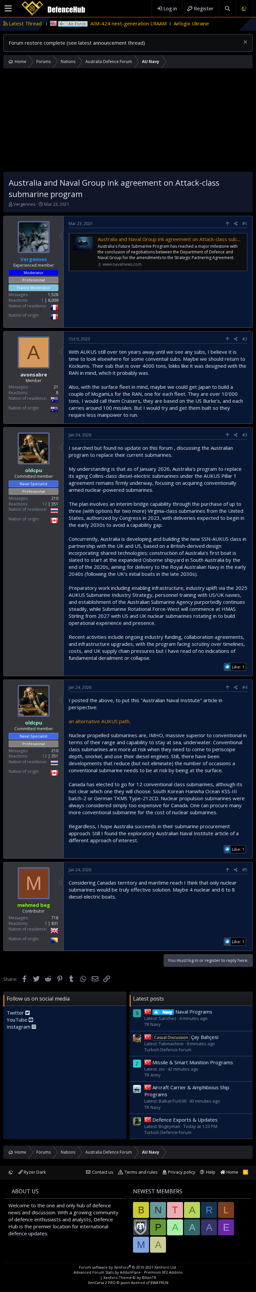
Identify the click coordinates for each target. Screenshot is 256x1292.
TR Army (152, 1075)
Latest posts (148, 998)
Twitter (16, 1012)
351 (54, 504)
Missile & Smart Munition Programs (192, 1062)
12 (44, 504)
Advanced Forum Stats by (128, 1272)
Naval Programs (187, 1011)
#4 (244, 687)
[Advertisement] (128, 121)
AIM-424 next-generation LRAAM (102, 23)
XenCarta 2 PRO (102, 1282)
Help (210, 1172)
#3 (244, 435)
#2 (244, 339)
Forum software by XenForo (128, 1267)
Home (231, 1172)
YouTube (18, 1019)
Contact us (102, 1172)
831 (54, 923)
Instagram (19, 1026)
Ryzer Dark (34, 1172)
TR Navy (152, 1024)
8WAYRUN (159, 1282)
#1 (244, 223)
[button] (8, 8)
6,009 (53, 300)
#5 (244, 870)
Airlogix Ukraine (164, 23)
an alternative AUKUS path (99, 721)
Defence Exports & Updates (185, 1119)
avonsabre (33, 374)
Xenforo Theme (129, 1277)
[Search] (227, 8)
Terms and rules (141, 1172)
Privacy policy (181, 1172)
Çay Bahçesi (186, 1037)
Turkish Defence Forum (167, 1050)
